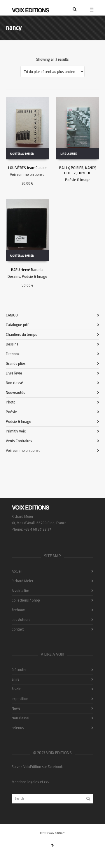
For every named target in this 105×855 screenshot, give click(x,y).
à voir (16, 689)
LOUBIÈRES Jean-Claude (27, 168)
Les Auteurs (21, 619)
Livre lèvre (14, 373)
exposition (20, 698)
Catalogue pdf (17, 325)
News (16, 708)
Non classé (14, 383)
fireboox (18, 610)
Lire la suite (68, 153)
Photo (10, 402)
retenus (18, 727)
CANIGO (12, 315)
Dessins (14, 276)
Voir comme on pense (27, 174)
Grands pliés (16, 363)
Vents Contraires (19, 441)
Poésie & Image (77, 180)
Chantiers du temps (21, 334)
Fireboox (13, 354)
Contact (18, 629)
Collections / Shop (26, 600)
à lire (16, 679)
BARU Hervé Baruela (27, 270)
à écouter (19, 669)
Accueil (17, 571)
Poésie (11, 412)
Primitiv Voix (16, 431)
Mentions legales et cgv (30, 782)
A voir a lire (20, 590)
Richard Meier (22, 581)
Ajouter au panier (22, 153)
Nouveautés (15, 392)
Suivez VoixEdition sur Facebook (37, 766)
